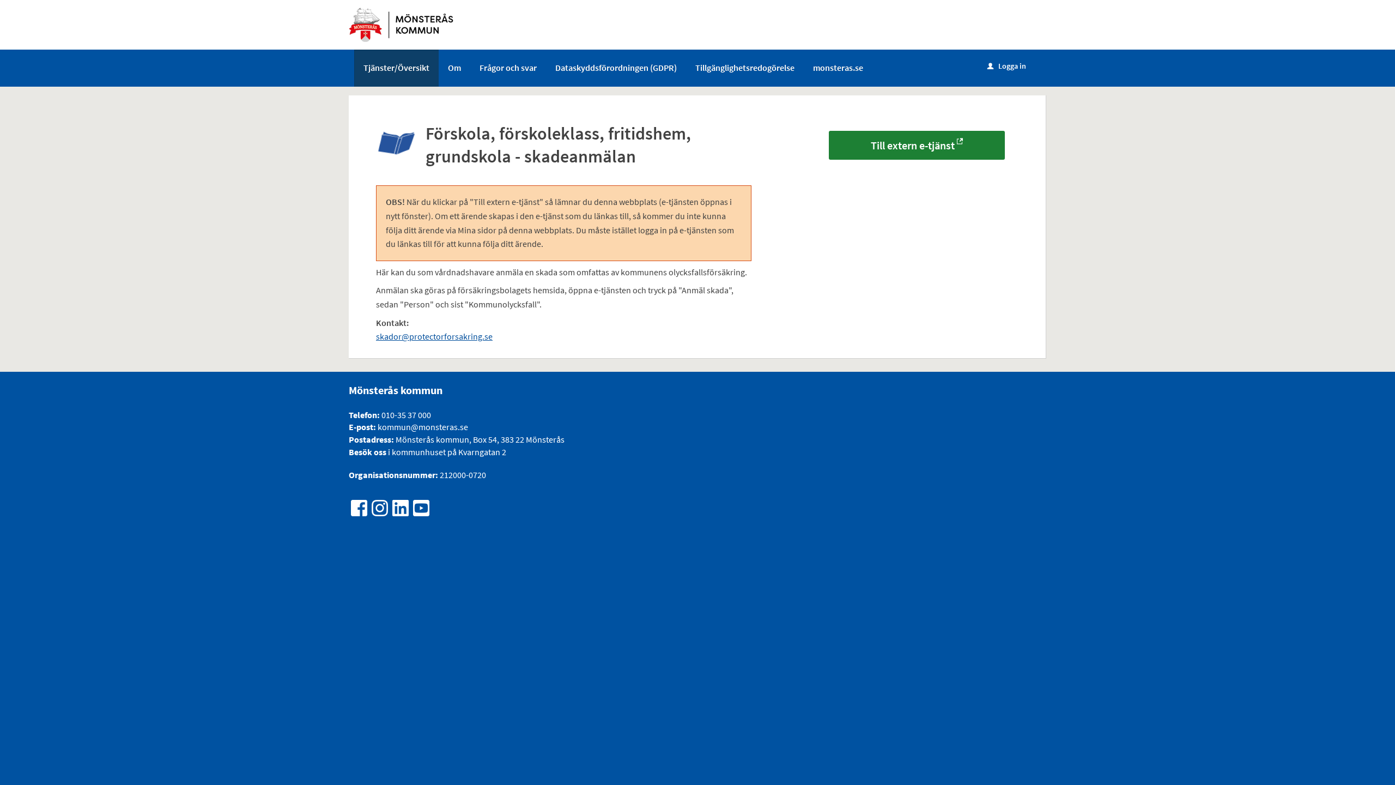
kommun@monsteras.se (422, 426)
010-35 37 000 (406, 414)
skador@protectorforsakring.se (434, 336)
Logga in (1006, 66)
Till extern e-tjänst (913, 145)
